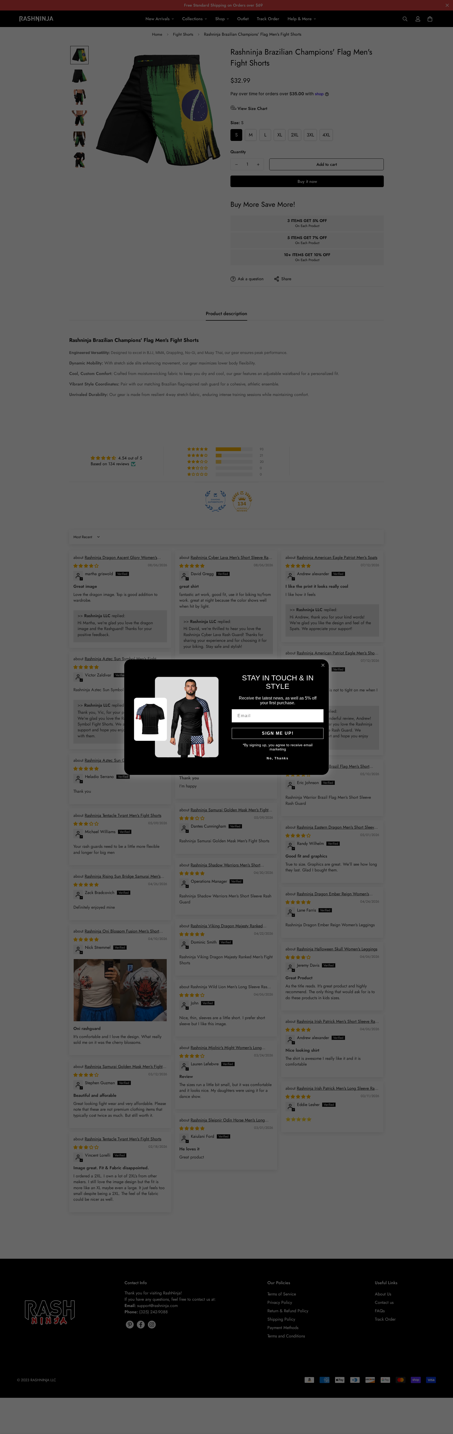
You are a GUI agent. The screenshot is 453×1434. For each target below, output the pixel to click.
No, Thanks (278, 758)
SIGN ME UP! (278, 733)
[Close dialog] (323, 665)
